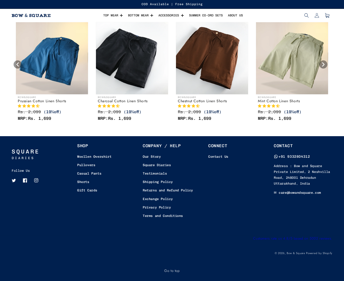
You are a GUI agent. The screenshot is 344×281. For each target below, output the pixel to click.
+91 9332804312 (294, 156)
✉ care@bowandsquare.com (297, 193)
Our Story (152, 157)
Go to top (171, 270)
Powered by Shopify (319, 253)
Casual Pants (89, 173)
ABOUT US (235, 15)
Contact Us (218, 157)
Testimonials (155, 173)
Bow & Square (296, 253)
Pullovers (86, 165)
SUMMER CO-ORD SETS (206, 15)
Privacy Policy (157, 207)
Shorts (83, 182)
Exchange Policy (158, 199)
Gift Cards (87, 190)
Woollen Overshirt (94, 157)
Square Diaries (157, 165)
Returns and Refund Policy (168, 190)
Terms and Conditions (163, 216)
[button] (306, 15)
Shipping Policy (158, 182)
